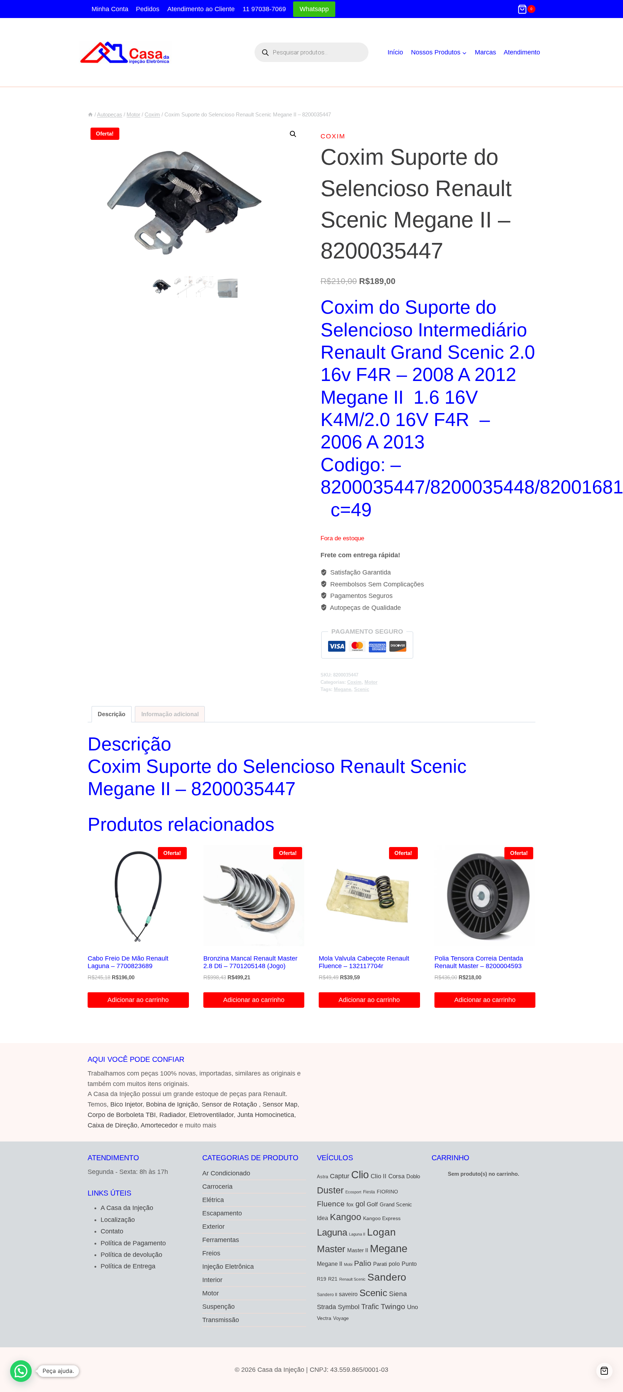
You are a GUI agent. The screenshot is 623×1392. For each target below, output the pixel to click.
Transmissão (220, 1320)
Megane (342, 689)
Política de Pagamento (133, 1243)
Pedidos (147, 9)
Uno (412, 1307)
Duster (330, 1190)
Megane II (329, 1263)
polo (394, 1263)
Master (331, 1249)
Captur (339, 1176)
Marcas (485, 52)
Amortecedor (159, 1125)
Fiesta (369, 1191)
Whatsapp (314, 9)
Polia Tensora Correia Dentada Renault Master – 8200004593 (478, 962)
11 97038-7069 (264, 9)
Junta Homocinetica (265, 1114)
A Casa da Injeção (127, 1207)
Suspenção (218, 1306)
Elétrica (213, 1199)
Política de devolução (131, 1254)
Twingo (393, 1306)
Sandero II (327, 1294)
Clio (360, 1174)
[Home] (90, 114)
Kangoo (345, 1217)
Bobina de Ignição (172, 1104)
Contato (112, 1231)
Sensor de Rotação (229, 1104)
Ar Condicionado (226, 1173)
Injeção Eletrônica (228, 1266)
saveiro (348, 1294)
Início (395, 52)
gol (360, 1204)
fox (350, 1204)
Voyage (341, 1318)
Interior (212, 1280)
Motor (370, 682)
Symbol (348, 1307)
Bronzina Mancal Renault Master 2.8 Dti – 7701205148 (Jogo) (250, 962)
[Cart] (604, 1371)
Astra (322, 1176)
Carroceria (217, 1186)
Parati (380, 1264)
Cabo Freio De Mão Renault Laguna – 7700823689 (128, 962)
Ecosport (353, 1192)
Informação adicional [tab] (170, 714)
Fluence (331, 1204)
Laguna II (357, 1234)
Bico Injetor (126, 1104)
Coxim (333, 136)
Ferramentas (220, 1240)
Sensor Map (279, 1104)
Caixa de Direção (112, 1125)
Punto (409, 1263)
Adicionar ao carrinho (138, 999)
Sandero (386, 1277)
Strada (326, 1307)
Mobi (348, 1264)
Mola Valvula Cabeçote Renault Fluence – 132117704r (364, 962)
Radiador (172, 1114)
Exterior (213, 1226)
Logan (381, 1232)
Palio (362, 1263)
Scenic (361, 689)
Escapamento (222, 1213)
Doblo (413, 1176)
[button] (293, 134)
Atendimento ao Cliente (201, 9)
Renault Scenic (352, 1279)
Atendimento (522, 52)
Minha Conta (110, 9)
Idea (322, 1218)
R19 (321, 1279)
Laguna (332, 1232)
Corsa (396, 1176)
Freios (211, 1253)
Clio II (378, 1176)
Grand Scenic (396, 1204)
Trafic (370, 1307)
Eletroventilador (211, 1114)
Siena (398, 1294)
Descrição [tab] (111, 714)
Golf (372, 1204)
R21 (332, 1279)
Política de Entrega (128, 1266)
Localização (118, 1219)
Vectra (324, 1318)
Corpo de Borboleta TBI (122, 1114)
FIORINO (387, 1191)
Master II (357, 1250)
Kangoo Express (382, 1218)
